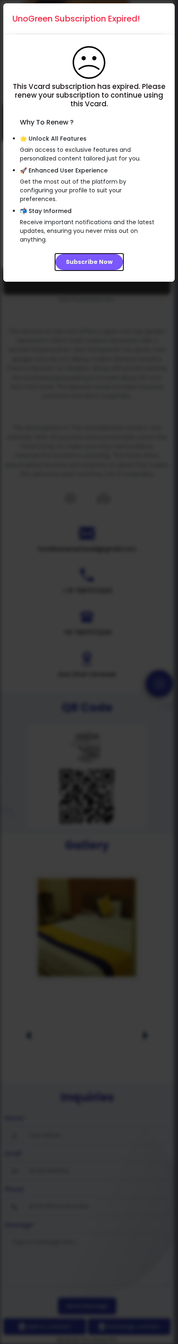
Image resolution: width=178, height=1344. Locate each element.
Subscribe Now (89, 262)
